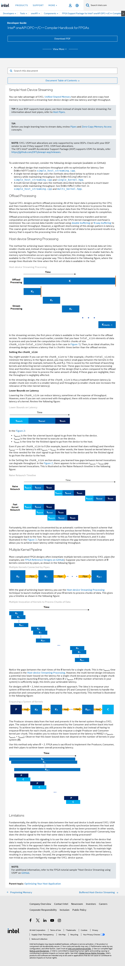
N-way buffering (102, 223)
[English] (77, 5)
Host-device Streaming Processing (86, 589)
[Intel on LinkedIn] (45, 921)
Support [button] (38, 5)
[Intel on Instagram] (59, 921)
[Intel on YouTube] (52, 921)
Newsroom (77, 904)
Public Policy (79, 909)
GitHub (25, 872)
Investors (91, 904)
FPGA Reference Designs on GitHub (44, 559)
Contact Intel (61, 904)
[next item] (123, 13)
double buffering (81, 223)
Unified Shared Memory (58, 96)
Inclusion (64, 909)
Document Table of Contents (61, 80)
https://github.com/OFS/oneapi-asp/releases (35, 152)
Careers (103, 904)
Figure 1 (75, 344)
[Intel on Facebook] (30, 921)
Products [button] (21, 5)
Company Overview (40, 904)
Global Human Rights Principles (92, 953)
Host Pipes (59, 112)
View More (58, 49)
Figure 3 (32, 539)
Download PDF (62, 38)
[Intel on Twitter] (38, 921)
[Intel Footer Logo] (14, 930)
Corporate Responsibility (43, 909)
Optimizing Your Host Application (42, 883)
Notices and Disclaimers (39, 951)
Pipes (73, 126)
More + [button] (52, 5)
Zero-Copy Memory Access (96, 126)
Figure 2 (20, 430)
